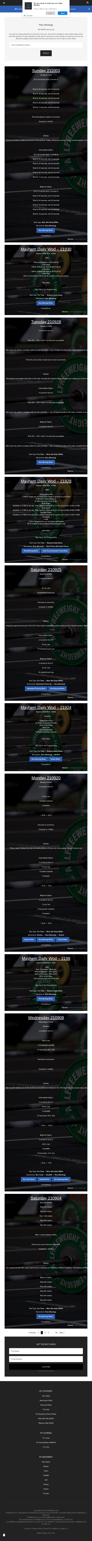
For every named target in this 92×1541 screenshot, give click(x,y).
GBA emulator (42, 1533)
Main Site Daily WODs (50, 222)
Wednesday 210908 (46, 1017)
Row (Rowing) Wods (46, 230)
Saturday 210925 (46, 569)
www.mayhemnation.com (77, 312)
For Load (46, 1438)
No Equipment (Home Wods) (46, 1414)
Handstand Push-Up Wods (36, 688)
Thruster (46, 1493)
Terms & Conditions (51, 1528)
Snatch (57, 754)
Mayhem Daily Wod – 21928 (46, 481)
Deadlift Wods (44, 1179)
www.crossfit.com (80, 239)
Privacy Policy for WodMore (46, 1371)
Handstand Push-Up (44, 684)
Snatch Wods (55, 759)
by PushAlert (29, 15)
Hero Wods (46, 1396)
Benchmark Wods (46, 1400)
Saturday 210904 (46, 1198)
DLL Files (51, 1533)
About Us (28, 1528)
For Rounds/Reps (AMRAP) (46, 1442)
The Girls (46, 1409)
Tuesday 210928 (46, 321)
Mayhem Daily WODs (46, 1423)
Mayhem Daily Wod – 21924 (46, 707)
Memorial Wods (46, 1405)
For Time (41, 295)
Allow (63, 13)
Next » (62, 1333)
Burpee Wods (29, 939)
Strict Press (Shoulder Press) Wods (55, 551)
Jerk (46, 1480)
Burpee (40, 935)
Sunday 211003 (46, 70)
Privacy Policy (38, 1528)
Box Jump (39, 1175)
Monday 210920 (46, 778)
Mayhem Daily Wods (54, 295)
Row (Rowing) (50, 226)
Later (50, 13)
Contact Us (63, 1528)
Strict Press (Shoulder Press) (57, 546)
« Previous (32, 1333)
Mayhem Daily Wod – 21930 (46, 249)
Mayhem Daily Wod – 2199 (46, 958)
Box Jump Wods (29, 1179)
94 (56, 1333)
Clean (46, 1471)
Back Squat (46, 1462)
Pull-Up (46, 1484)
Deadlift (49, 1175)
